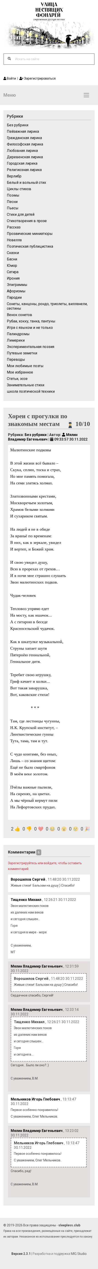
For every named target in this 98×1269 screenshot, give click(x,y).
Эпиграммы (17, 285)
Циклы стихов (19, 189)
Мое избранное (20, 372)
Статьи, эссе (17, 378)
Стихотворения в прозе (27, 221)
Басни (12, 259)
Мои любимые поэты (25, 366)
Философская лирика (25, 144)
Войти (11, 78)
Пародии (14, 297)
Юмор (12, 265)
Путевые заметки (22, 353)
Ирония (13, 278)
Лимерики (16, 340)
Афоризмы (16, 291)
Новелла (14, 240)
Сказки (13, 253)
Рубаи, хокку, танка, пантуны (31, 321)
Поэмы (13, 195)
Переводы (16, 359)
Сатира (12, 272)
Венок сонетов (19, 315)
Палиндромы (18, 334)
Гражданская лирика (24, 138)
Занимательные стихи (25, 385)
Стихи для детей (20, 214)
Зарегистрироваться (39, 78)
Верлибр (14, 176)
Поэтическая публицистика (30, 246)
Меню (9, 95)
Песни (12, 202)
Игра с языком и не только (30, 327)
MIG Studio (79, 1254)
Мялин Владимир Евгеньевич (42, 437)
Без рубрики (17, 125)
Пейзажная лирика (23, 131)
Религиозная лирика (24, 170)
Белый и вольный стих (26, 182)
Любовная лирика (22, 150)
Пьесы (12, 208)
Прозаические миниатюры (30, 233)
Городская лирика (22, 163)
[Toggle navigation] (86, 95)
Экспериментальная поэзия (30, 347)
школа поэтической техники (31, 391)
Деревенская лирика (25, 157)
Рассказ (14, 227)
